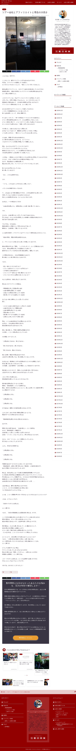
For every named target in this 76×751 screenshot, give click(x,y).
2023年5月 (59, 189)
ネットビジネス (14, 572)
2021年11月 (59, 257)
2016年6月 (59, 456)
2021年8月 (59, 268)
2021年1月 (59, 294)
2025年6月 (59, 121)
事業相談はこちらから (25, 638)
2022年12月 (59, 208)
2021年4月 (59, 283)
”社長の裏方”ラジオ (40, 2)
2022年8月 (59, 223)
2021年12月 (59, 253)
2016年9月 (59, 445)
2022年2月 (59, 245)
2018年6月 (59, 373)
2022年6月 (59, 230)
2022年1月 (59, 249)
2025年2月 (59, 136)
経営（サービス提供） (61, 714)
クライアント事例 (61, 79)
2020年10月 (59, 302)
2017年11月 (59, 400)
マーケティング (60, 711)
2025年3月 (59, 133)
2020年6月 (59, 317)
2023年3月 (59, 197)
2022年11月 (59, 212)
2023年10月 (59, 174)
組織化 (58, 75)
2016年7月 (59, 452)
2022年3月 (59, 242)
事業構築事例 (61, 68)
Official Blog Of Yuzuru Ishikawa (6, 2)
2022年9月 (59, 219)
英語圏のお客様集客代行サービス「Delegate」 (64, 725)
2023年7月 (59, 181)
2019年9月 (59, 347)
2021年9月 (59, 264)
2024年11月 (59, 144)
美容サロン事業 (63, 71)
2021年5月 (59, 279)
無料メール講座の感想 (63, 81)
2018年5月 (59, 377)
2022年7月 (59, 227)
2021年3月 (59, 287)
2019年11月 (59, 339)
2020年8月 (59, 309)
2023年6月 (59, 185)
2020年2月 (59, 332)
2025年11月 (59, 114)
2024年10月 (59, 148)
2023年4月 (59, 193)
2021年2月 (59, 290)
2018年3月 (59, 384)
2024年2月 (59, 163)
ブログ (4, 9)
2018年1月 (59, 392)
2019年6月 (59, 351)
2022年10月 (59, 215)
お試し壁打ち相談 (68, 2)
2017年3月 (59, 422)
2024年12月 (59, 140)
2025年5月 (59, 125)
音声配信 (60, 86)
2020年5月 (59, 321)
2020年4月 (59, 324)
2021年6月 (59, 275)
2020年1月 (59, 336)
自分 (57, 716)
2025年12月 (59, 110)
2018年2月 (59, 388)
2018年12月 (59, 358)
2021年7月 (59, 272)
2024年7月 (59, 159)
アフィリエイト (6, 572)
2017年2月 (59, 426)
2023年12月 (59, 166)
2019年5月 (59, 354)
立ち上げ (59, 62)
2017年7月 (59, 411)
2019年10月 (59, 343)
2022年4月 (59, 238)
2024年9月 (59, 151)
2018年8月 (59, 366)
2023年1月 (59, 204)
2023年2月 (59, 200)
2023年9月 (59, 178)
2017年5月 (59, 415)
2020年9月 (59, 306)
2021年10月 (59, 260)
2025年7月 (59, 118)
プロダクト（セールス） (62, 713)
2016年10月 (59, 441)
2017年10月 (59, 403)
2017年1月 (59, 430)
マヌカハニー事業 (64, 70)
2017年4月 (59, 418)
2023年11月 (59, 170)
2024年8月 (59, 155)
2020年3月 (59, 328)
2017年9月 (59, 407)
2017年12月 (59, 396)
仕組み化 (58, 65)
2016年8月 (59, 448)
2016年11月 (59, 437)
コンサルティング (60, 722)
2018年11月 (59, 362)
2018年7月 (59, 369)
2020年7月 (59, 313)
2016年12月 (59, 433)
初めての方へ (29, 2)
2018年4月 (59, 381)
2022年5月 (59, 234)
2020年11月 (59, 298)
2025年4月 (59, 129)
